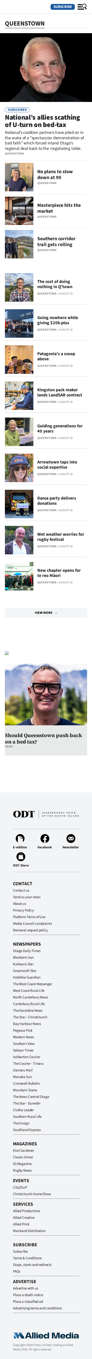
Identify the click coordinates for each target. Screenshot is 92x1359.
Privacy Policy (23, 910)
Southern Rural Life (27, 1116)
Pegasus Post (22, 1030)
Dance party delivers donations (56, 500)
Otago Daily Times (26, 950)
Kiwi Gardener (23, 1150)
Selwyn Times (23, 1050)
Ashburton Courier (26, 1057)
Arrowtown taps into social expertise (57, 464)
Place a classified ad (28, 1301)
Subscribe (62, 6)
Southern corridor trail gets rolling (56, 241)
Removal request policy (30, 930)
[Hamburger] (82, 7)
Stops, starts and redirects (32, 1264)
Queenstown (14, 154)
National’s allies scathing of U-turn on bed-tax (42, 121)
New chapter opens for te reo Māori (59, 573)
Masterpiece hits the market (59, 208)
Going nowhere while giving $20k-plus (57, 320)
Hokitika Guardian (26, 977)
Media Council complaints (32, 923)
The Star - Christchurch (30, 1017)
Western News (23, 1037)
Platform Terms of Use (29, 917)
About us (19, 903)
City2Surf (20, 1187)
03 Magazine (22, 1163)
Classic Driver (23, 1157)
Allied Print (21, 1224)
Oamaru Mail (22, 1070)
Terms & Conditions (27, 1258)
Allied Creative (24, 1217)
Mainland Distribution (29, 1230)
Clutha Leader (23, 1110)
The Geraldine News (27, 1010)
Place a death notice (28, 1295)
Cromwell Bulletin (26, 1083)
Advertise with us (25, 1288)
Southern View (24, 1043)
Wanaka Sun (22, 1076)
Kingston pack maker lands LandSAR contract (59, 392)
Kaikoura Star (23, 964)
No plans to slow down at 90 (55, 174)
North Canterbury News (30, 997)
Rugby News (22, 1170)
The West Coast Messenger (32, 984)
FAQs (16, 1271)
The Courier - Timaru (28, 1063)
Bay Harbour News (27, 1023)
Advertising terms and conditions (37, 1308)
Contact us (21, 890)
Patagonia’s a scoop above (56, 356)
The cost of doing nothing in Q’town (54, 284)
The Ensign (21, 1123)
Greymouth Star (25, 970)
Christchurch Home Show (32, 1194)
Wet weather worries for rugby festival (60, 537)
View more (44, 612)
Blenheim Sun (23, 957)
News (9, 746)
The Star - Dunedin (26, 1103)
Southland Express (26, 1130)
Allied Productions (26, 1211)
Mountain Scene (25, 1090)
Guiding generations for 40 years (60, 428)
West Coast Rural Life (28, 990)
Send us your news (26, 897)
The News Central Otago (31, 1096)
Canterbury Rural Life (29, 1004)
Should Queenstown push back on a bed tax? (43, 738)
